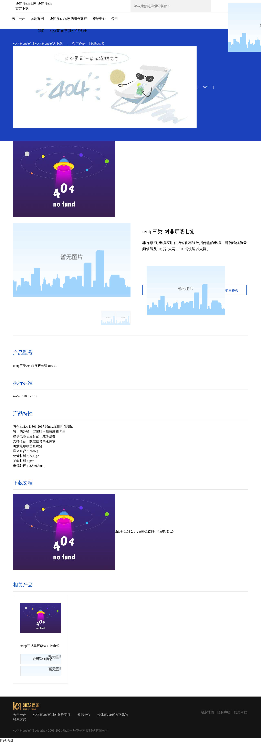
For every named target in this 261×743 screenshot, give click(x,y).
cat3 (205, 87)
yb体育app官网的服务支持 (68, 18)
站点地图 (207, 712)
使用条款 (240, 712)
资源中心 (99, 18)
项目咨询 (231, 290)
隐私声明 (223, 712)
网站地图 (6, 740)
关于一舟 (18, 18)
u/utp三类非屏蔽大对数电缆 (40, 646)
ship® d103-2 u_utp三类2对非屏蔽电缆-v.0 (144, 531)
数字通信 (78, 43)
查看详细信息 (42, 659)
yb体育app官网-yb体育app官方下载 (38, 43)
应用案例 (37, 18)
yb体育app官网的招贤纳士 (68, 30)
